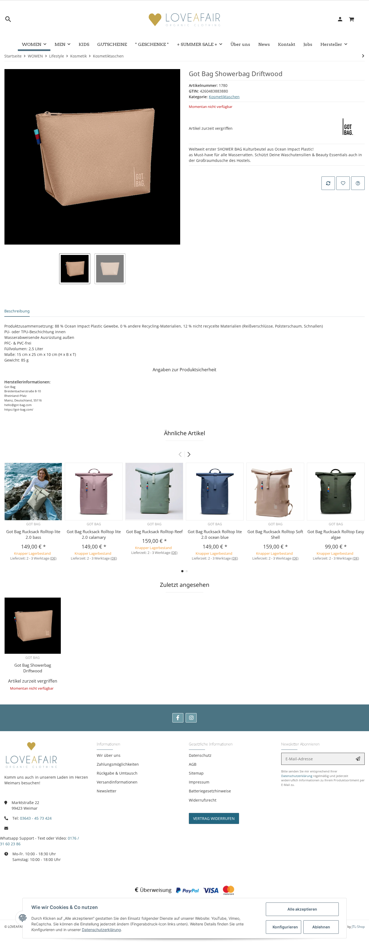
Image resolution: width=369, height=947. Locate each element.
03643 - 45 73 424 (36, 818)
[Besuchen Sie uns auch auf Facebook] (177, 718)
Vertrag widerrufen (214, 818)
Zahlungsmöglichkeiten (118, 764)
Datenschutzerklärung (296, 776)
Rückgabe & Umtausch (117, 773)
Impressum (199, 782)
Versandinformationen (117, 782)
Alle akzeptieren (302, 909)
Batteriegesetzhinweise (210, 790)
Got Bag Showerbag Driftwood (32, 667)
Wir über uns (108, 755)
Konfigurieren (285, 927)
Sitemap (196, 773)
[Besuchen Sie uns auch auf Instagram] (191, 718)
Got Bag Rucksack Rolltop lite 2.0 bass (33, 534)
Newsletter (106, 790)
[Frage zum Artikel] (358, 183)
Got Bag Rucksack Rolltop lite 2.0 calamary (94, 534)
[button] (189, 454)
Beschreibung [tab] (17, 311)
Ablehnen (321, 927)
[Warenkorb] (355, 19)
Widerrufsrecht (202, 800)
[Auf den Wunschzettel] (343, 183)
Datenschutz (200, 755)
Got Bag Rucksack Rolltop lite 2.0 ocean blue (215, 534)
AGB (192, 764)
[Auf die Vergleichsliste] (328, 183)
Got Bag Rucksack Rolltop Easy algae (335, 534)
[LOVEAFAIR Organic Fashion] (184, 19)
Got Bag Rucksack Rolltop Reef (154, 531)
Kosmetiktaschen (224, 96)
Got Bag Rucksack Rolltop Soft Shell (275, 534)
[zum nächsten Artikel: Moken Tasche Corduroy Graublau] (363, 56)
